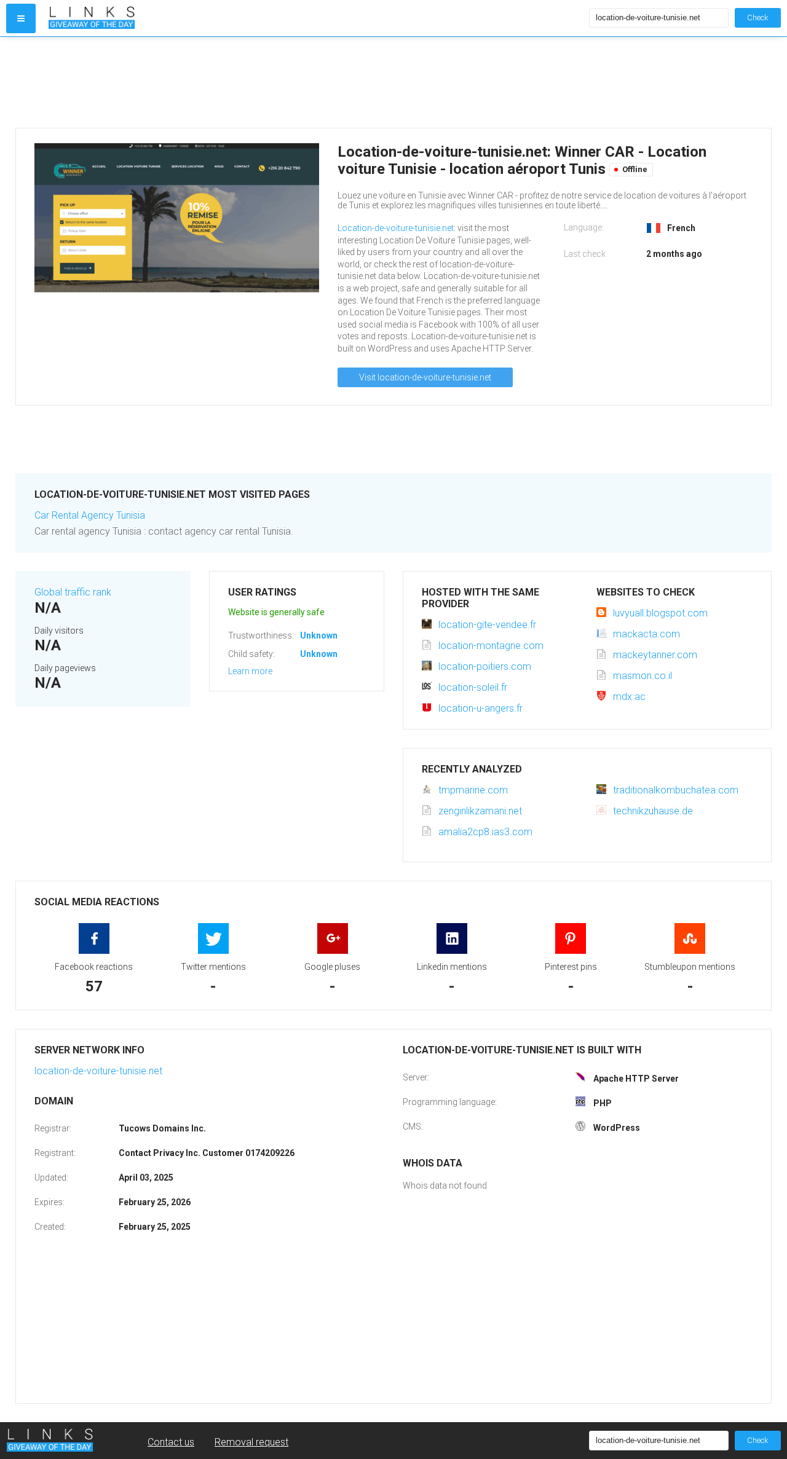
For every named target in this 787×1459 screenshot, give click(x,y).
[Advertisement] (316, 82)
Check (758, 17)
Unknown (319, 635)
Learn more (250, 671)
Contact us (171, 1442)
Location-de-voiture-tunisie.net (396, 228)
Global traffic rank (72, 592)
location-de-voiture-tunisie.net (98, 1071)
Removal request (251, 1442)
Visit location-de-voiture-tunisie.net (425, 377)
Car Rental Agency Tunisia (89, 515)
